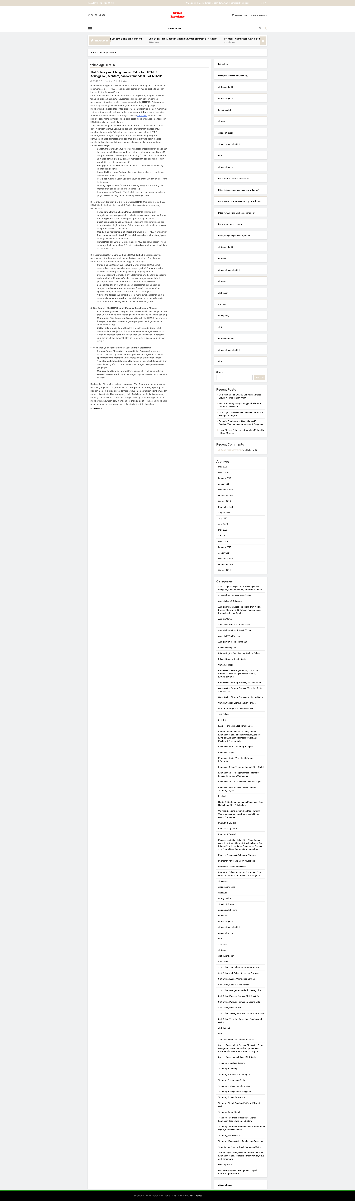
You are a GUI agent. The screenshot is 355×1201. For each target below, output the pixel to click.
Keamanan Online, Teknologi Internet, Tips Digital (241, 767)
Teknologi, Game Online (229, 1135)
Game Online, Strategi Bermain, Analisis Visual (239, 682)
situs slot (142, 115)
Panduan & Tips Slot (227, 828)
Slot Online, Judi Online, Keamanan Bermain (238, 973)
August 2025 (224, 512)
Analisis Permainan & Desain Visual (234, 630)
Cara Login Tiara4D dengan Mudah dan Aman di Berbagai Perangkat (137, 38)
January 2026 (224, 484)
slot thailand (224, 1028)
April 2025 (223, 535)
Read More (95, 408)
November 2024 (225, 564)
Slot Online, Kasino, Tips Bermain (233, 984)
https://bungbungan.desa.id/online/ (234, 235)
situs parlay (223, 315)
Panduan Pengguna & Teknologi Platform (237, 855)
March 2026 (223, 472)
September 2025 (225, 507)
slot (220, 155)
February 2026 (224, 478)
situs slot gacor (225, 98)
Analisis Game (225, 619)
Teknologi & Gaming (227, 1068)
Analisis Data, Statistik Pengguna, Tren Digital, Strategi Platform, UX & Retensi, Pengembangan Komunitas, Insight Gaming (240, 610)
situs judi (222, 893)
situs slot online (225, 933)
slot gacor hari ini (226, 87)
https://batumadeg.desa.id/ (230, 224)
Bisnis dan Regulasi (227, 647)
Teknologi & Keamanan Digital (232, 1080)
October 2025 (224, 501)
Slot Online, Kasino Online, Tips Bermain (236, 979)
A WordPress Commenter (230, 450)
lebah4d (221, 796)
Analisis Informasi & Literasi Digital (234, 624)
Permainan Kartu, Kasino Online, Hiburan (236, 861)
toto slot (222, 304)
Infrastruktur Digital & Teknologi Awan (235, 708)
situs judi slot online (227, 910)
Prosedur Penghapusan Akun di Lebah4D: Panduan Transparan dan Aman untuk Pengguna (207, 3)
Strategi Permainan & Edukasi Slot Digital (237, 1057)
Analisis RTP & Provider (229, 636)
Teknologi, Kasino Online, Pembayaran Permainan (241, 1141)
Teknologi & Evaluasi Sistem (231, 1063)
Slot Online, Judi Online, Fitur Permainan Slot (238, 967)
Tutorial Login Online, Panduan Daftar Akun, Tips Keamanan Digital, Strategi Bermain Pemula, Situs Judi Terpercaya (241, 1155)
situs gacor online (226, 887)
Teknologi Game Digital (229, 1112)
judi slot (222, 720)
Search (220, 372)
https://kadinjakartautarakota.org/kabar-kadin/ (239, 201)
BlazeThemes (196, 1195)
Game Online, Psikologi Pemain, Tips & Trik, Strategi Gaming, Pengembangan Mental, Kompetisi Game (238, 673)
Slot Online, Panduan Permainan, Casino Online (240, 1002)
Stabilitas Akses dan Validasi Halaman (236, 1039)
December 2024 (225, 558)
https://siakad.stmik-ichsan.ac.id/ (233, 178)
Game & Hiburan (225, 665)
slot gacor (223, 121)
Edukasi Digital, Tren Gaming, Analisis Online (239, 653)
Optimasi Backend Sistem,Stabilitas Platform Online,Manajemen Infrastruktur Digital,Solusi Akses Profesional (239, 814)
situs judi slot (224, 898)
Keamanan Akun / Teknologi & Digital (235, 746)
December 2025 (225, 489)
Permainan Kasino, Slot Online (232, 866)
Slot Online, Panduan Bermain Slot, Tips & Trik (239, 996)
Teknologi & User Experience (231, 1097)
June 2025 (223, 524)
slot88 (221, 1033)
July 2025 (222, 518)
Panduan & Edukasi (227, 823)
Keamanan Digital (226, 752)
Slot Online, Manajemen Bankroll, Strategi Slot (239, 990)
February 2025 (224, 547)
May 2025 (222, 530)
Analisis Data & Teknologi (230, 601)
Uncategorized (225, 1164)
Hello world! (251, 450)
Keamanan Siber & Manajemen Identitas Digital (240, 781)
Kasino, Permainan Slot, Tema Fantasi (235, 726)
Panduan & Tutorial (227, 834)
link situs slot (224, 110)
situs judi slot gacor (227, 904)
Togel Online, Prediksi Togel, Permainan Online (239, 1147)
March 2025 (223, 541)
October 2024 (224, 570)
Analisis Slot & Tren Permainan (232, 642)
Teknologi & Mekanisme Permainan (234, 1086)
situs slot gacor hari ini (229, 144)
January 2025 (224, 553)
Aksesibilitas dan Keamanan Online (234, 595)
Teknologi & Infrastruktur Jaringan (234, 1074)
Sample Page (174, 28)
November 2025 (225, 495)
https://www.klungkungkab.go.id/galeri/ (236, 213)
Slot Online (223, 961)
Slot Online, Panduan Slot (230, 1007)
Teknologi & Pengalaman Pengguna (234, 1091)
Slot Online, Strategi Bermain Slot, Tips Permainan (241, 1013)
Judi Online (223, 714)
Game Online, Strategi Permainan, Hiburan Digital (240, 697)
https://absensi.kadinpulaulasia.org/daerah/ (238, 190)
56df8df (96, 81)
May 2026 (222, 467)
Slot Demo (223, 944)
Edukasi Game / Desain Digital (232, 659)
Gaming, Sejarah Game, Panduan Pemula (237, 703)
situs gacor (223, 881)
